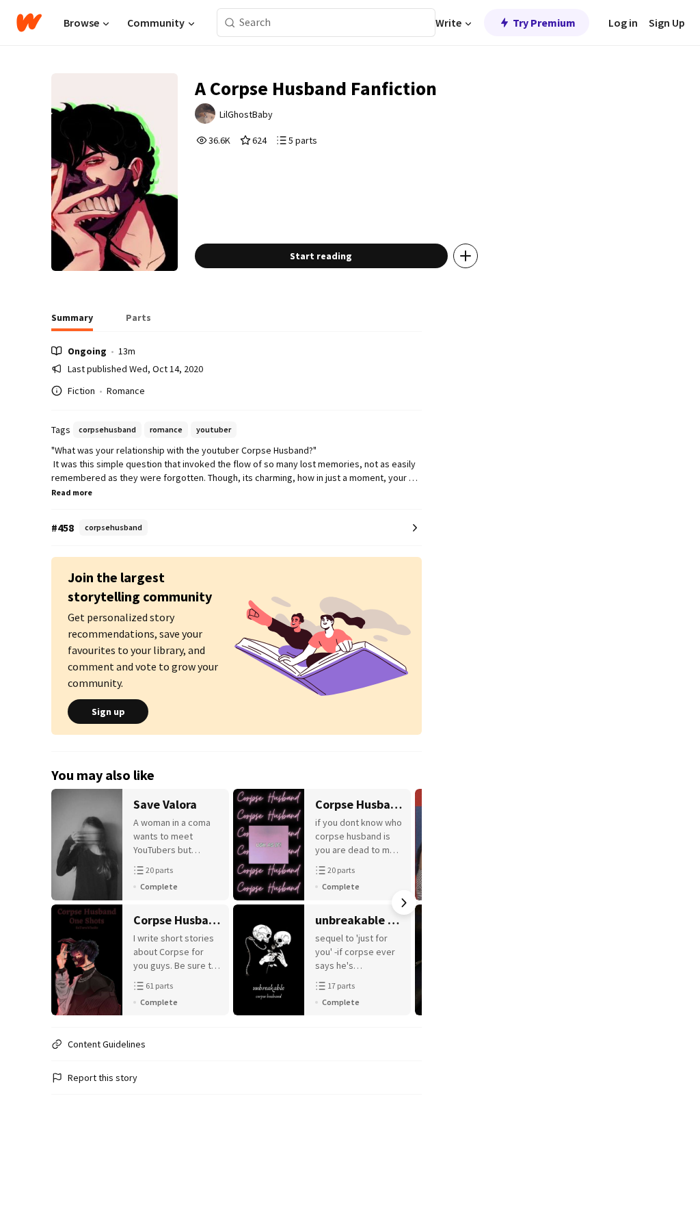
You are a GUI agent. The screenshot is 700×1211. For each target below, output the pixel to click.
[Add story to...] (465, 256)
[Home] (29, 22)
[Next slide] (404, 902)
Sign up (108, 711)
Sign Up (667, 22)
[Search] (230, 23)
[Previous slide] (69, 902)
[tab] (72, 321)
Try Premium (544, 22)
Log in (623, 22)
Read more (71, 492)
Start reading (321, 256)
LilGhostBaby (246, 114)
